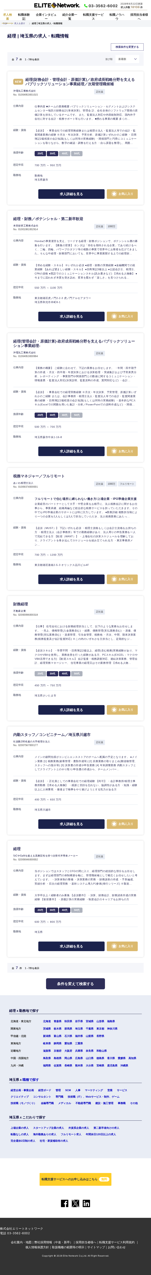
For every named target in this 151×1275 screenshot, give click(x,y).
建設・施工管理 (104, 1103)
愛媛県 (122, 1058)
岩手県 (79, 1021)
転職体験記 (24, 16)
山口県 (90, 1058)
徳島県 (100, 1058)
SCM (68, 1090)
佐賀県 (58, 1065)
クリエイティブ (20, 1096)
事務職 (122, 1103)
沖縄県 (124, 1065)
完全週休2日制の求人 (23, 1140)
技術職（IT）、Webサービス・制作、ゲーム (94, 1096)
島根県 (58, 1058)
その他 (134, 1103)
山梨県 (90, 1035)
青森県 (58, 1021)
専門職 (59, 1096)
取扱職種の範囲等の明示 (68, 1247)
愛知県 (68, 1043)
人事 (77, 1090)
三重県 (79, 1043)
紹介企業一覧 (69, 16)
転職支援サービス (93, 16)
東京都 (100, 1028)
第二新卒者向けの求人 (106, 1127)
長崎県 (68, 1065)
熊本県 (79, 1065)
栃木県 (58, 1028)
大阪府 (68, 1050)
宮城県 (90, 1021)
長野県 (100, 1035)
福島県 (111, 1021)
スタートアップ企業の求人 (48, 1127)
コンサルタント (42, 1096)
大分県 (90, 1065)
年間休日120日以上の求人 (101, 1134)
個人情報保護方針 (37, 1247)
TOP (5, 23)
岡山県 (68, 1058)
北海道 (47, 1021)
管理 (58, 1090)
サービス (122, 1090)
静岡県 (58, 1043)
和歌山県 (101, 1050)
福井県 (79, 1035)
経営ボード (44, 1090)
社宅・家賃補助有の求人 (54, 1140)
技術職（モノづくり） (23, 1103)
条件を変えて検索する (75, 984)
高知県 (132, 1058)
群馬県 (68, 1028)
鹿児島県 (112, 1065)
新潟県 (47, 1035)
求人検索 (7, 16)
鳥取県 (47, 1058)
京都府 (58, 1050)
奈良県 (90, 1050)
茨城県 (47, 1028)
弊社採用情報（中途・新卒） (53, 1242)
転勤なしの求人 (20, 1134)
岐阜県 (47, 1043)
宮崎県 (100, 1065)
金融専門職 (47, 1103)
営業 (110, 1090)
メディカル (64, 1103)
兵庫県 (79, 1050)
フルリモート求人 (71, 1134)
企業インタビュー (46, 16)
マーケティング (94, 1090)
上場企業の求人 (20, 1127)
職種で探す (30, 1080)
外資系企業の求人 (79, 1127)
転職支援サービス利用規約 (117, 1242)
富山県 (58, 1035)
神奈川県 (112, 1028)
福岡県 (47, 1065)
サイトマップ (96, 1247)
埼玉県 (79, 1028)
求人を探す (19, 23)
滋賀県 (47, 1050)
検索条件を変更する (127, 46)
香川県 (111, 1058)
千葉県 (90, 1028)
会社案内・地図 (21, 1242)
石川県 (68, 1035)
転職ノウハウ (117, 16)
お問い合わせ (117, 1247)
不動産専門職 (83, 1103)
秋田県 (68, 1021)
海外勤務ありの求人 (44, 1134)
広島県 (79, 1058)
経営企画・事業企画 (22, 1090)
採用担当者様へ (139, 16)
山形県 (100, 1021)
